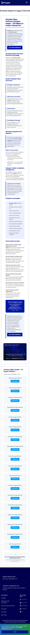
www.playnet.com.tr (15, 307)
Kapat (15, 632)
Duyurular (4, 612)
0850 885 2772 (17, 304)
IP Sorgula (4, 609)
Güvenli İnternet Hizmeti (7, 606)
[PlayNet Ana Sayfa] (5, 3)
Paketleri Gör (15, 381)
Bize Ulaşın (4, 615)
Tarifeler (3, 598)
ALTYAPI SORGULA (15, 47)
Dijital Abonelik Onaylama (5, 602)
